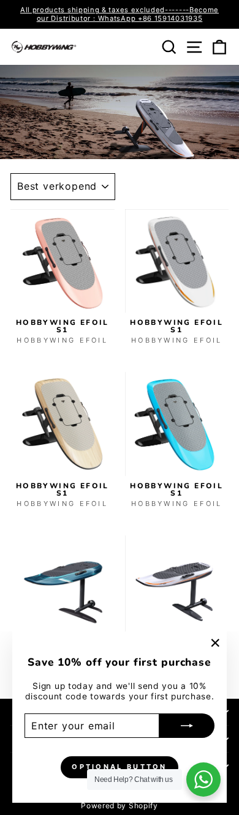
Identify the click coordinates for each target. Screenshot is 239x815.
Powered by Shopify (119, 805)
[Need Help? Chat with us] (203, 779)
